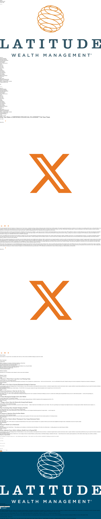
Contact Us (2, 359)
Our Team (1, 97)
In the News (2, 76)
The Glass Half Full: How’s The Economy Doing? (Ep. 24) (10, 364)
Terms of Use (10, 516)
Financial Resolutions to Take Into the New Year (12, 391)
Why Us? (1, 65)
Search (1, 0)
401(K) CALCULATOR (4, 80)
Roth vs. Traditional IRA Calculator (6, 81)
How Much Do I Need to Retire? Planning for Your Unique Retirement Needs (20, 419)
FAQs (1, 68)
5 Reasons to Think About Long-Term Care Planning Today (15, 379)
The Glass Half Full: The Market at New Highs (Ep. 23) (9, 366)
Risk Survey (2, 78)
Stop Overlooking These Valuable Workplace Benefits (14, 407)
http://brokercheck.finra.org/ (45, 514)
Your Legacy (2, 73)
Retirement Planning (3, 59)
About (1, 64)
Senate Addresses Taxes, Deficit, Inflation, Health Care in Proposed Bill (18, 430)
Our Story (1, 96)
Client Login (2, 2)
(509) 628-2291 (2, 1)
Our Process (2, 67)
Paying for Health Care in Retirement (9, 424)
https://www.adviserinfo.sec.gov (33, 514)
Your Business (2, 71)
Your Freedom (2, 74)
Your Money (2, 70)
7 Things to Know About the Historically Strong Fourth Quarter (16, 402)
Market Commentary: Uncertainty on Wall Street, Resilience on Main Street (12, 363)
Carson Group (24, 228)
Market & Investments (3, 75)
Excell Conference (12, 228)
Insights (1, 69)
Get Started (2, 374)
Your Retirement (2, 72)
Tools (1, 77)
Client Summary (7, 506)
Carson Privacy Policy (3, 516)
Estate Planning (2, 61)
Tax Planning (2, 62)
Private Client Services (4, 63)
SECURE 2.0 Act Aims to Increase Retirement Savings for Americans (18, 384)
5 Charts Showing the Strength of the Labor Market (13, 396)
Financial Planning (3, 58)
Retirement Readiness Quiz (4, 79)
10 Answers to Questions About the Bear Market (12, 413)
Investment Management (4, 60)
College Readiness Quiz (4, 82)
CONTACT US (2, 83)
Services (1, 57)
